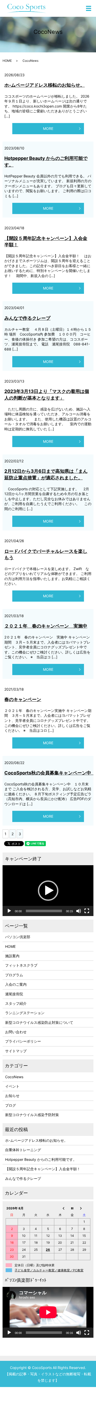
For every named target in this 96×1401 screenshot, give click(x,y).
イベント (12, 1086)
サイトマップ (16, 1051)
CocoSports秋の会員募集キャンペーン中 (50, 772)
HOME (7, 61)
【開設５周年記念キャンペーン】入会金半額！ (42, 1169)
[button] (48, 890)
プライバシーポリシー (23, 1041)
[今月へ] (72, 1208)
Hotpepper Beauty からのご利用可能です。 (41, 1159)
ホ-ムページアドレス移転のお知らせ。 (44, 85)
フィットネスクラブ (21, 965)
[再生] (9, 910)
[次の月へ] (84, 1208)
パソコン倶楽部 (17, 937)
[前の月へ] (60, 1208)
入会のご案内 (16, 984)
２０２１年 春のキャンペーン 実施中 (45, 626)
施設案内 (12, 956)
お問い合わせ (16, 1032)
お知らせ (12, 1095)
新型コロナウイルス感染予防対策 (32, 1115)
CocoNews (14, 1077)
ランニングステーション (25, 1013)
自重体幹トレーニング (23, 1150)
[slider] (44, 911)
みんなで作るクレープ (27, 318)
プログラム (14, 975)
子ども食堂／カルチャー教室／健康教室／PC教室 (49, 1270)
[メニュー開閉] (88, 8)
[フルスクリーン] (86, 910)
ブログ (10, 1105)
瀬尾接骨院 (14, 994)
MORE (48, 128)
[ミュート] (78, 910)
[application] (48, 890)
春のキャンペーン (22, 699)
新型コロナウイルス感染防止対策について (39, 1022)
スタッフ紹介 (16, 1003)
